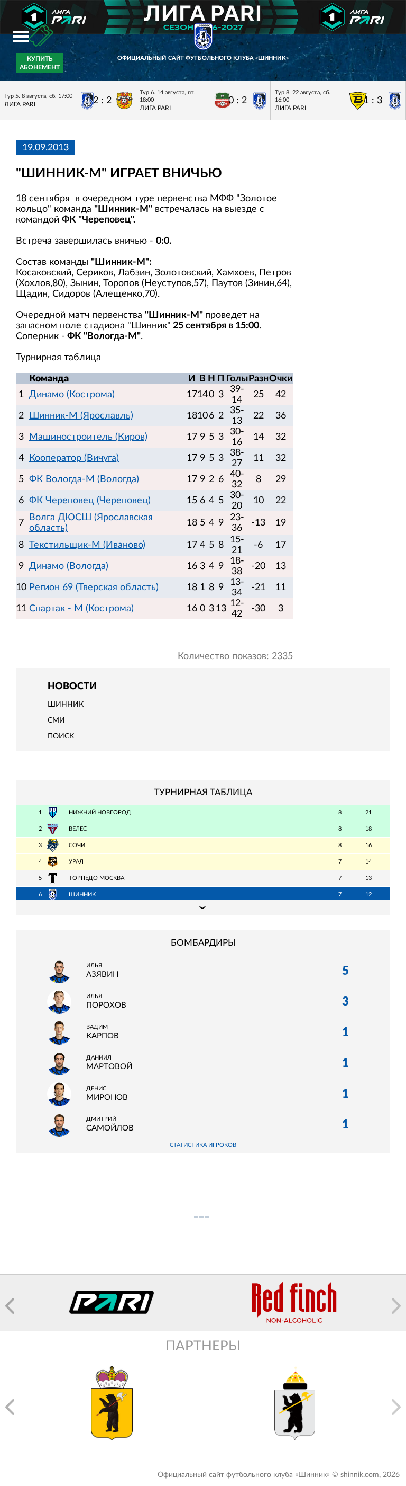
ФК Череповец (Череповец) (90, 500)
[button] (9, 1306)
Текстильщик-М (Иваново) (87, 545)
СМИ (56, 720)
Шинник (66, 704)
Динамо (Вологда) (68, 566)
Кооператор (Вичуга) (74, 458)
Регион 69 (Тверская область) (94, 587)
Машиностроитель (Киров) (88, 437)
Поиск (61, 736)
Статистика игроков (203, 1145)
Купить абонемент (40, 63)
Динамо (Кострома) (72, 394)
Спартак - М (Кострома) (81, 608)
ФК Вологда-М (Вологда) (84, 479)
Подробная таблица (203, 907)
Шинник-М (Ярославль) (81, 416)
